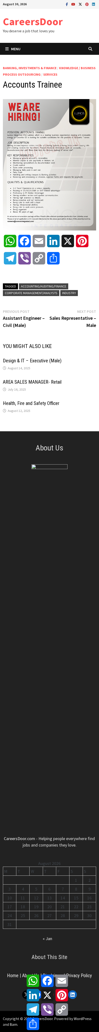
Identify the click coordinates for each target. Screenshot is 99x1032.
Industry (69, 293)
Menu (15, 48)
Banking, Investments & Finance (29, 68)
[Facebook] (67, 4)
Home (13, 975)
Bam (13, 1024)
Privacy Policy (79, 975)
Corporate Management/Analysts (31, 293)
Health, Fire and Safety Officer (31, 403)
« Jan (47, 938)
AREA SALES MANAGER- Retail (32, 382)
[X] (80, 4)
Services (50, 74)
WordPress (83, 1018)
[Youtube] (73, 4)
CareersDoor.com (19, 838)
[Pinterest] (87, 4)
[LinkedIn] (93, 4)
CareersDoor (33, 21)
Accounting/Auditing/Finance (43, 286)
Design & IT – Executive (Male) (32, 361)
